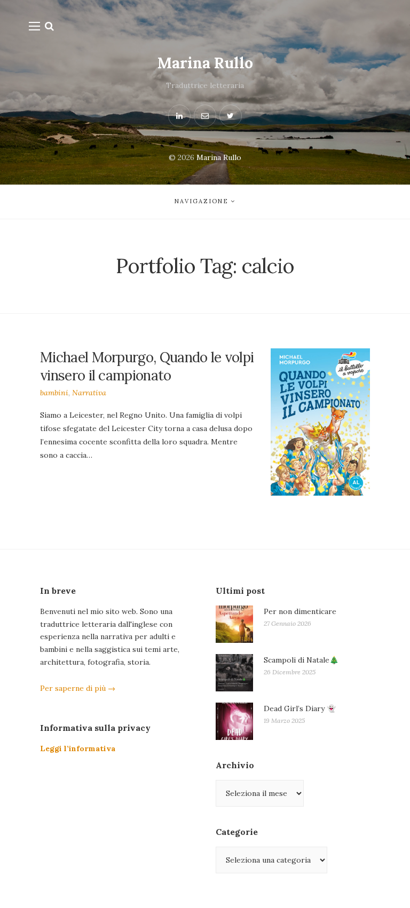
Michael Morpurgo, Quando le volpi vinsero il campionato (147, 366)
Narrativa (89, 392)
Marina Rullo (205, 63)
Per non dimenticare (300, 611)
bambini (54, 392)
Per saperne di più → (77, 688)
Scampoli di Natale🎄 (301, 660)
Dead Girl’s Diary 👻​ (300, 708)
